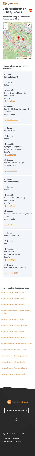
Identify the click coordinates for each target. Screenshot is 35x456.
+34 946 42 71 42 (11, 120)
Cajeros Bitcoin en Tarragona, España (14, 325)
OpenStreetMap (21, 58)
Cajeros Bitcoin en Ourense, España (13, 374)
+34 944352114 (10, 171)
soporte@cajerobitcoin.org (12, 441)
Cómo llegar (10, 101)
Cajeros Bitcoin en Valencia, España (13, 350)
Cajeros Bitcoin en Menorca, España (13, 298)
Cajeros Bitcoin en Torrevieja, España (14, 368)
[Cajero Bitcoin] (10, 3)
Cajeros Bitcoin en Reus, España (12, 331)
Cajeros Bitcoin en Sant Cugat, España (14, 356)
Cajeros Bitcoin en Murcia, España (13, 362)
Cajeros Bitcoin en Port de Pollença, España (16, 344)
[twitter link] (16, 419)
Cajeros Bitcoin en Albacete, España (13, 337)
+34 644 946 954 (11, 273)
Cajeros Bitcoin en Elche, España (12, 292)
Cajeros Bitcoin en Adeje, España (12, 304)
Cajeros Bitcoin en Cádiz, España (12, 319)
